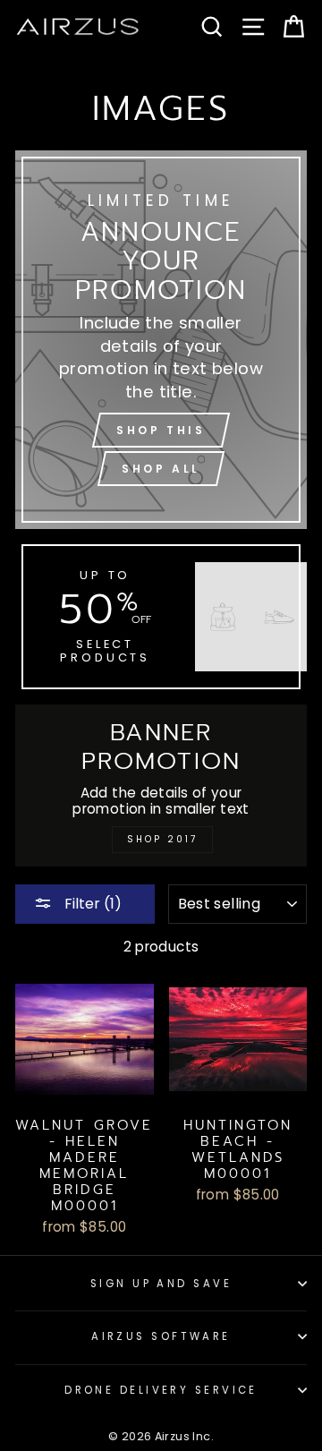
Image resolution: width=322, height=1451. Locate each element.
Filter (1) (91, 903)
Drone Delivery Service (161, 1390)
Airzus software (161, 1336)
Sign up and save (161, 1283)
